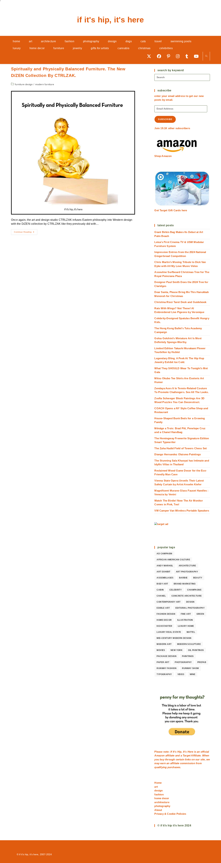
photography (183, 662)
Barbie (183, 578)
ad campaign (164, 553)
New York (176, 650)
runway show (190, 668)
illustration (185, 620)
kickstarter (164, 626)
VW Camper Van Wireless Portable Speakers (181, 510)
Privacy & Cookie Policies (170, 813)
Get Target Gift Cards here (170, 210)
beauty (197, 578)
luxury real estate (169, 632)
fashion (159, 794)
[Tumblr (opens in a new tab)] (187, 56)
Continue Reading (25, 233)
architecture (187, 565)
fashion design (166, 614)
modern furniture (44, 84)
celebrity (175, 590)
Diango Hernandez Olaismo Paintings (177, 454)
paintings (188, 656)
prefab (201, 662)
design (190, 602)
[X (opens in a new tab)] (150, 56)
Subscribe (165, 119)
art (156, 786)
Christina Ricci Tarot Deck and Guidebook (180, 302)
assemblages (165, 578)
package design (166, 656)
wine (192, 674)
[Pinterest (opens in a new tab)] (169, 56)
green (200, 614)
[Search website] (206, 56)
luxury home (186, 626)
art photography (187, 572)
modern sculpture (189, 644)
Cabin (160, 590)
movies (161, 650)
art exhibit (163, 572)
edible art (163, 608)
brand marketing (185, 584)
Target (186, 755)
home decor (164, 620)
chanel (161, 596)
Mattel (191, 632)
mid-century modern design (174, 638)
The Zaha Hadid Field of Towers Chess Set (180, 448)
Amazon (159, 755)
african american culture (173, 559)
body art (162, 584)
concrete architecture (186, 596)
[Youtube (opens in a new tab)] (197, 56)
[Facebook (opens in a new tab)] (160, 56)
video (180, 674)
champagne (194, 590)
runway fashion (166, 668)
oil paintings (196, 650)
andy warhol (165, 565)
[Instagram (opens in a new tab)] (179, 56)
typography (164, 674)
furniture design (24, 84)
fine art (186, 614)
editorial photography (190, 608)
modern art (164, 644)
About (158, 810)
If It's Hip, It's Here (110, 19)
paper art (163, 662)
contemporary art (168, 602)
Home (158, 782)
